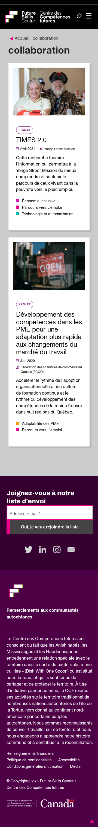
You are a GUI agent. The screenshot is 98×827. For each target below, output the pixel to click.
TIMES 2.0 (31, 140)
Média (75, 767)
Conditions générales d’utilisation (35, 767)
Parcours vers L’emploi (42, 208)
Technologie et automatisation (48, 214)
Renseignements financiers (30, 754)
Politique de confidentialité (29, 760)
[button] (90, 821)
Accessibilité (69, 760)
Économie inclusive (39, 201)
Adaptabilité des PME (40, 424)
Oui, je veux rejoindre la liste (50, 527)
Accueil (22, 39)
